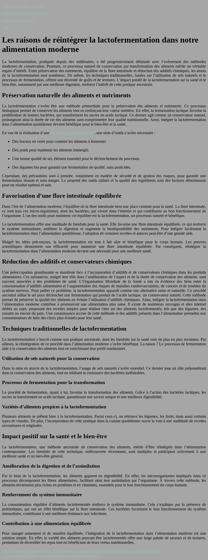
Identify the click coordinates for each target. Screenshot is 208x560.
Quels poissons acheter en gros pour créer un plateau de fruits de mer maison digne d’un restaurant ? (82, 551)
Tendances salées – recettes (23, 6)
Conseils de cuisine (17, 27)
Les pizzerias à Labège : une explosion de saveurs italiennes (50, 555)
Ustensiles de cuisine (18, 20)
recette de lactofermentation (72, 133)
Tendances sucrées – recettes (25, 13)
